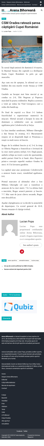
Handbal (4, 401)
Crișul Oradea (6, 418)
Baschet (4, 398)
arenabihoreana (24, 260)
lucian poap (35, 260)
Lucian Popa (7, 31)
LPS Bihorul (5, 415)
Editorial (27, 2)
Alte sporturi (6, 421)
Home (4, 2)
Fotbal (4, 395)
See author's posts (31, 245)
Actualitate (5, 424)
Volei (3, 412)
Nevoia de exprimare (24, 5)
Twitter (25, 431)
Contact (34, 5)
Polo (3, 18)
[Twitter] (41, 5)
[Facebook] (41, 2)
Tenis (3, 409)
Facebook (19, 431)
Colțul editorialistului (9, 5)
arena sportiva (12, 260)
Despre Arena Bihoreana (15, 2)
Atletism (4, 406)
